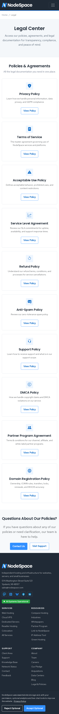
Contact (6, 671)
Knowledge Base (10, 662)
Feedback (6, 675)
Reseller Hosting (9, 626)
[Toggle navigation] (53, 5)
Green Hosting (38, 639)
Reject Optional (12, 708)
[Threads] (10, 594)
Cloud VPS (7, 617)
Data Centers (37, 675)
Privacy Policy (20, 701)
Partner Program (39, 626)
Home (5, 15)
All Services (7, 635)
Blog (33, 679)
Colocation (7, 630)
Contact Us (19, 546)
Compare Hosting (39, 613)
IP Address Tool (38, 635)
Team (34, 657)
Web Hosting (8, 613)
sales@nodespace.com (12, 587)
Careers (35, 662)
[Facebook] (23, 594)
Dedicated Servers (10, 621)
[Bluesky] (17, 594)
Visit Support (39, 546)
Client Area (7, 653)
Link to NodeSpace (40, 630)
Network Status (9, 666)
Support (6, 657)
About (34, 653)
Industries (35, 617)
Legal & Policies (38, 684)
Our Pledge (36, 666)
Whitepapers (37, 621)
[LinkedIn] (29, 594)
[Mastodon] (4, 594)
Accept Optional (34, 708)
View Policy (29, 110)
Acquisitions (37, 671)
